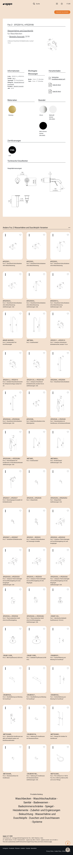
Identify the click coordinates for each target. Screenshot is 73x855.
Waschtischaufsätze (45, 798)
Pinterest (17, 848)
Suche (38, 4)
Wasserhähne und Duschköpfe (20, 31)
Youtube (28, 848)
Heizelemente (21, 810)
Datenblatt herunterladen (62, 12)
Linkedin (23, 848)
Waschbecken (23, 798)
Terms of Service (44, 841)
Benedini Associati (16, 36)
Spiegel (49, 806)
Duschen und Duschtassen (44, 817)
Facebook (11, 848)
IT (67, 4)
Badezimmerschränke (31, 806)
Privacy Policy (34, 841)
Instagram (5, 848)
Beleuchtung (26, 814)
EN (69, 4)
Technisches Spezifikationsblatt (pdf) (58, 78)
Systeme (37, 821)
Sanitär (27, 802)
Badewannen (41, 802)
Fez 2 (13, 78)
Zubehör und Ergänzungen (45, 810)
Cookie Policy (57, 851)
